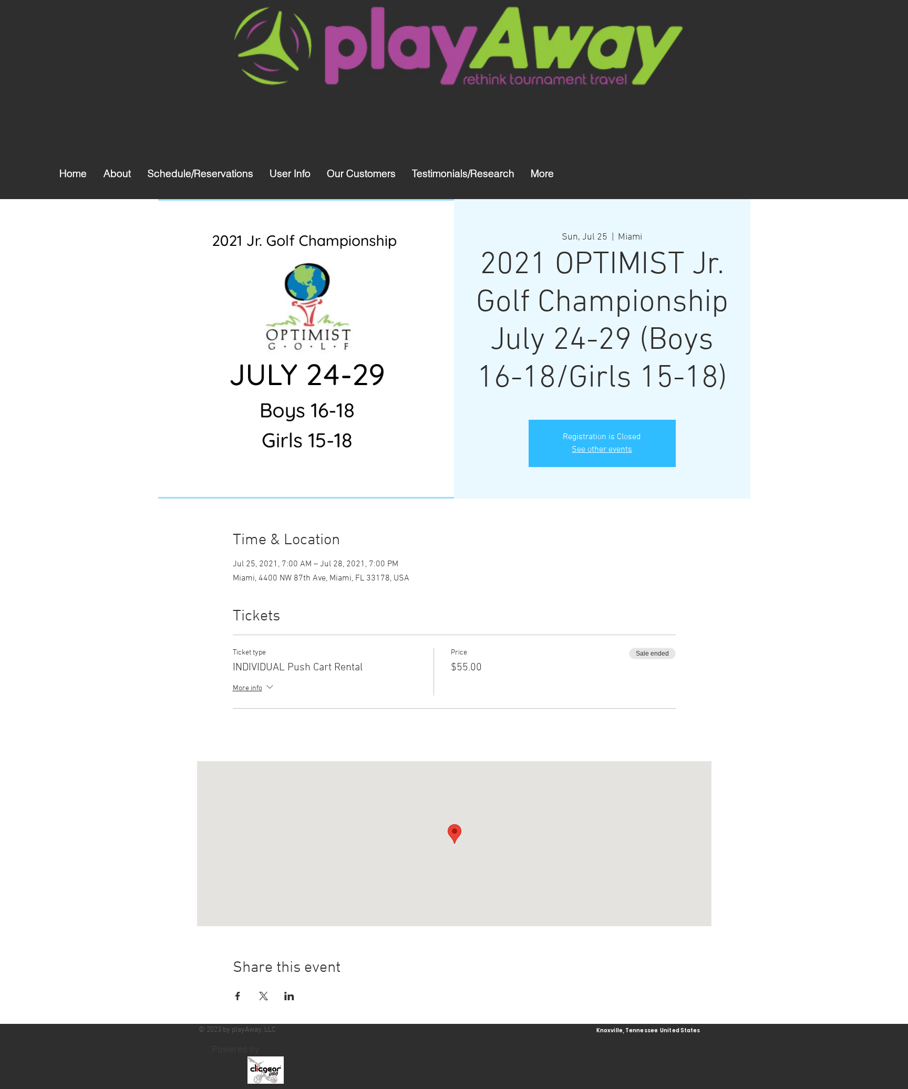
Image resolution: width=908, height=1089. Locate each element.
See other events (602, 449)
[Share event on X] (264, 996)
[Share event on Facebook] (238, 996)
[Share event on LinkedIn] (289, 996)
